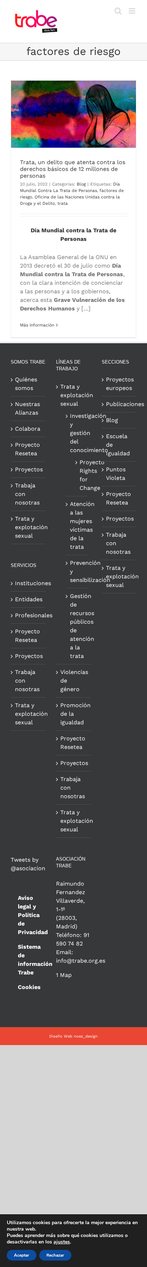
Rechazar (55, 1255)
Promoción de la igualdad (73, 714)
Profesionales (28, 615)
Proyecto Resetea (27, 449)
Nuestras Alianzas (27, 408)
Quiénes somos (26, 383)
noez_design (86, 1036)
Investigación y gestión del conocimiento (76, 432)
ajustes (62, 1242)
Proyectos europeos (119, 383)
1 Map (64, 975)
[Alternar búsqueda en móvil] (118, 11)
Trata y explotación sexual (28, 527)
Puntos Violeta (116, 473)
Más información (37, 325)
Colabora (27, 428)
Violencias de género (73, 681)
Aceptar (21, 1255)
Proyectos (28, 469)
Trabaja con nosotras (27, 494)
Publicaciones (119, 404)
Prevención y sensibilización (76, 571)
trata (62, 203)
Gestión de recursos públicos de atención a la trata (76, 626)
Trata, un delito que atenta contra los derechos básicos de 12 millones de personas (72, 169)
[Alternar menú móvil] (132, 11)
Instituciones (28, 583)
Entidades (28, 599)
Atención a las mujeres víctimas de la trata (76, 525)
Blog (81, 184)
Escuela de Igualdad (118, 445)
